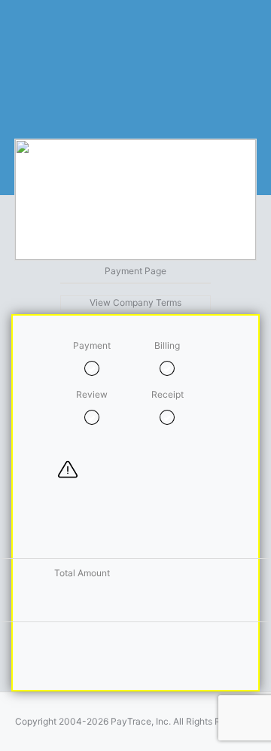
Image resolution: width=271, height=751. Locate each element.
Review (92, 394)
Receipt (167, 394)
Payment (92, 345)
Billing (167, 345)
